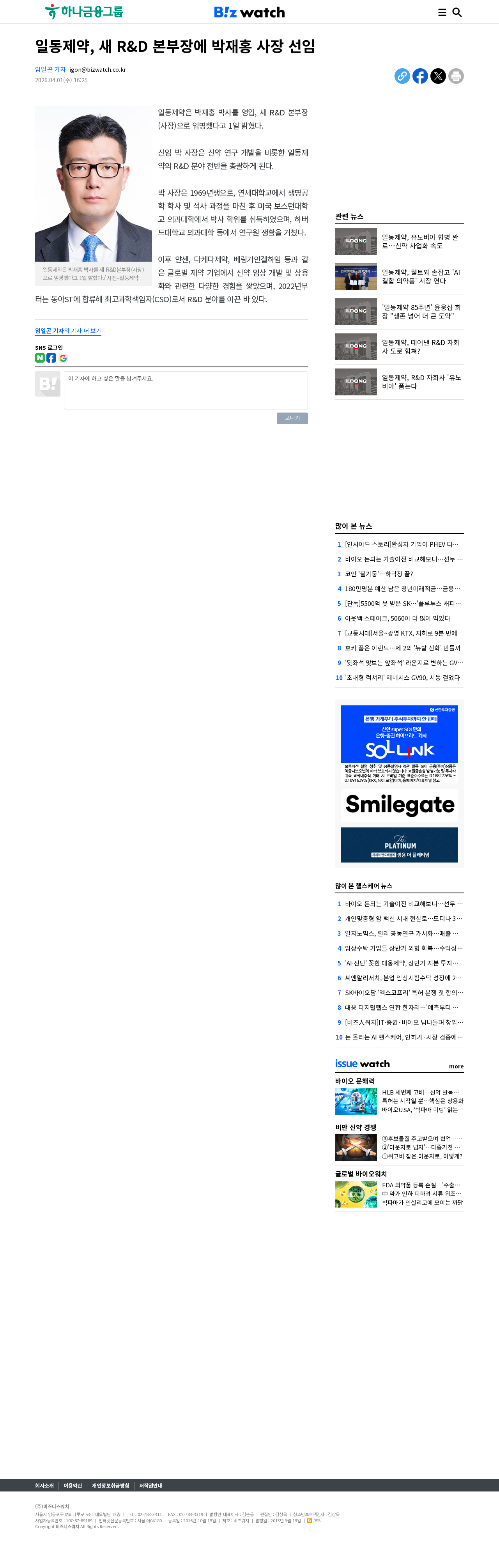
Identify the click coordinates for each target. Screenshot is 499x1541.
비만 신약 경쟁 (356, 1127)
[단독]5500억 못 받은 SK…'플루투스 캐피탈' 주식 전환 (417, 603)
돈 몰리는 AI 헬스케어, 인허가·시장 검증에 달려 (407, 1037)
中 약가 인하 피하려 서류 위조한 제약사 (430, 1193)
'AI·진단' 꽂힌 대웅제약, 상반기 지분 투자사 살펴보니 (414, 962)
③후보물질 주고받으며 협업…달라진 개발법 (436, 1138)
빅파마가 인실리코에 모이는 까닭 (422, 1202)
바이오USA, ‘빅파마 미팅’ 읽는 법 (423, 1109)
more (456, 1066)
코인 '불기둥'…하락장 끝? (379, 573)
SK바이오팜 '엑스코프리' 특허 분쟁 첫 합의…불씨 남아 (416, 992)
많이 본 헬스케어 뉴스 (364, 885)
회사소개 (44, 1485)
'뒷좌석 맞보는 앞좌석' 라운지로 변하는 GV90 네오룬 (414, 662)
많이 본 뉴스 (353, 526)
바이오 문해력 (355, 1081)
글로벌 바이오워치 (361, 1173)
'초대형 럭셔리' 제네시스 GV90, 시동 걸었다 (402, 677)
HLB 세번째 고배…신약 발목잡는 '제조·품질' (438, 1092)
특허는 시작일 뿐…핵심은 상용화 (423, 1100)
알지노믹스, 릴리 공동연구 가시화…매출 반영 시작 (411, 933)
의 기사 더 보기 (68, 330)
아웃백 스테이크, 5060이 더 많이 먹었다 (397, 618)
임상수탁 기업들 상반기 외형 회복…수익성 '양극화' (412, 948)
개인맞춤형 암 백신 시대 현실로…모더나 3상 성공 (410, 918)
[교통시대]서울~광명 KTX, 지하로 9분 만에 (401, 633)
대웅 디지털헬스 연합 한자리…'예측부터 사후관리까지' (417, 1007)
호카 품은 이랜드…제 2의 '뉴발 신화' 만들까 (403, 647)
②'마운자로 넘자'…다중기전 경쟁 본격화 (432, 1147)
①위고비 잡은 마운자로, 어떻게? (422, 1156)
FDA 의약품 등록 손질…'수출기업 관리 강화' (437, 1185)
